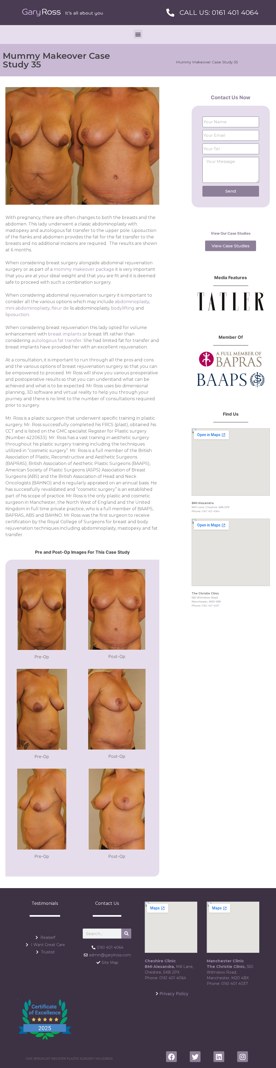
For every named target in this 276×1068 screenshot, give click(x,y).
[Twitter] (195, 1056)
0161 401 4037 (210, 605)
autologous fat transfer (57, 340)
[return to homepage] (62, 12)
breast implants (64, 334)
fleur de (60, 308)
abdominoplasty (132, 301)
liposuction (17, 314)
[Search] (126, 934)
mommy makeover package (84, 269)
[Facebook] (171, 1056)
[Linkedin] (218, 1056)
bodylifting (122, 308)
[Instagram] (242, 1056)
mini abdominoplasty (27, 308)
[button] (138, 34)
